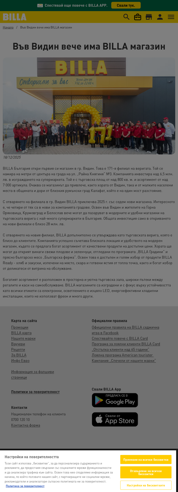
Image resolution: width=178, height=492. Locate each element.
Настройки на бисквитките (146, 485)
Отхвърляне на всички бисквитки (146, 472)
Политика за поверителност (25, 486)
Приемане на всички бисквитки (145, 459)
